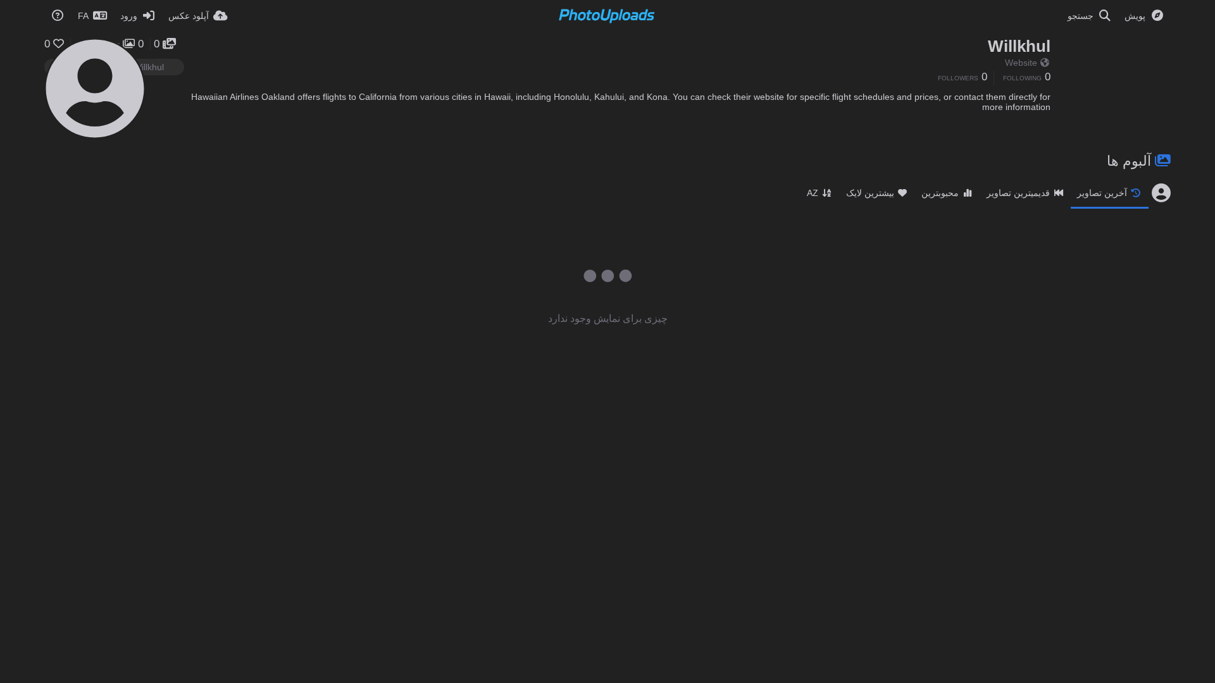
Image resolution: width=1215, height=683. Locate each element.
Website (1021, 63)
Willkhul (1019, 46)
